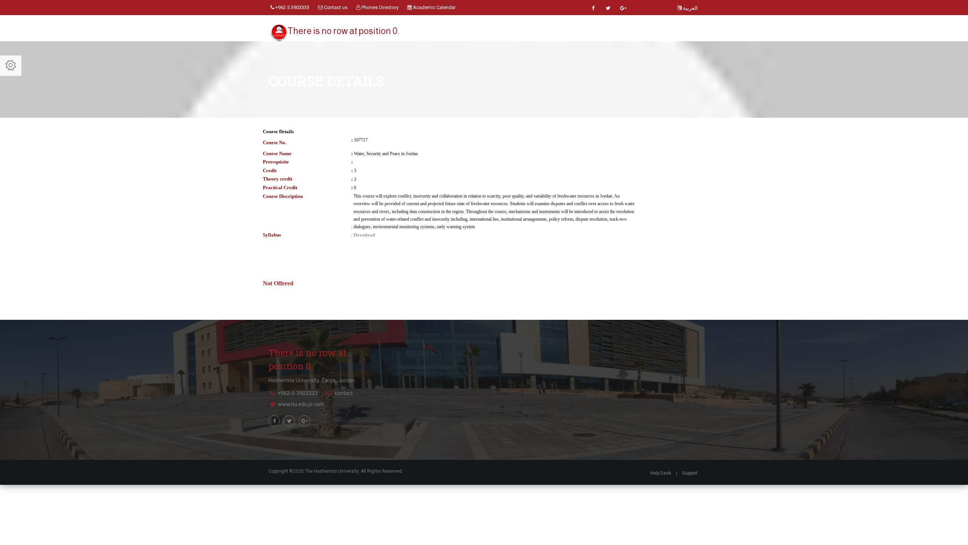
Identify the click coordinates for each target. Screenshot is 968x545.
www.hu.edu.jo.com (301, 404)
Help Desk (660, 473)
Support (690, 473)
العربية (690, 8)
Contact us (335, 7)
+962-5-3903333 (298, 393)
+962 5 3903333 (291, 7)
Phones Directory (379, 7)
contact (344, 393)
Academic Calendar (434, 7)
